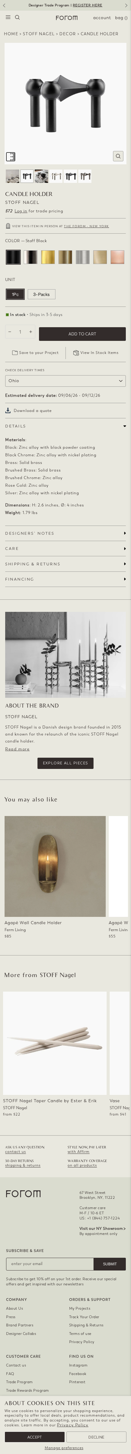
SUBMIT (110, 1264)
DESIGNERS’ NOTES (30, 533)
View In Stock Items (99, 353)
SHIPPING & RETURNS (32, 564)
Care (12, 548)
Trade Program (19, 1382)
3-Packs (41, 294)
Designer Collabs (21, 1334)
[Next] (127, 7)
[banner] (65, 5)
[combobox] (17, 18)
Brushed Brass (100, 257)
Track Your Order (84, 1317)
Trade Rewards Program (27, 1390)
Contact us (16, 1365)
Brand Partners (19, 1325)
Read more (17, 749)
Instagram (78, 1365)
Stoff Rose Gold (117, 257)
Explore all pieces (65, 763)
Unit (10, 279)
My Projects (79, 1308)
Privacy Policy (72, 1425)
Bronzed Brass (65, 257)
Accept (34, 1437)
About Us (14, 1308)
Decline (96, 1437)
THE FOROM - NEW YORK (86, 226)
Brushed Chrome (83, 257)
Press (11, 1317)
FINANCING (19, 579)
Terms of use (80, 1334)
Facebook (78, 1374)
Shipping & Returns (86, 1325)
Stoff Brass (48, 257)
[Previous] (4, 7)
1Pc (15, 294)
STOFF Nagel (39, 34)
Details (15, 426)
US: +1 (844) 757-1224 (100, 1218)
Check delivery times (24, 370)
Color (26, 240)
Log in (21, 211)
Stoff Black (13, 257)
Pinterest (77, 1382)
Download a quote (33, 410)
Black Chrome (30, 257)
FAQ (10, 1374)
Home (11, 34)
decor (67, 34)
